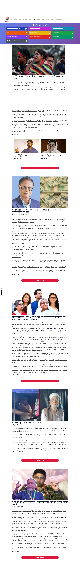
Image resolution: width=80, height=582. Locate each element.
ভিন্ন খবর (47, 19)
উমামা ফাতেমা (22, 83)
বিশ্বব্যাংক (28, 260)
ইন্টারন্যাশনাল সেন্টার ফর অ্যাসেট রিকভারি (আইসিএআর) (46, 330)
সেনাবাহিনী (20, 519)
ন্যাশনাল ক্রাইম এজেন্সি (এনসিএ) (41, 359)
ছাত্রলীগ (31, 88)
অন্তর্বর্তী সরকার (60, 517)
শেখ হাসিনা (21, 323)
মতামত (30, 19)
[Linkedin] (1, 294)
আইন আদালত (25, 19)
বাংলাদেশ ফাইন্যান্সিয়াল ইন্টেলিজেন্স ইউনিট (22, 221)
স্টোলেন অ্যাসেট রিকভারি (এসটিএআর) (41, 328)
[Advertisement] (40, 8)
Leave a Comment (22, 78)
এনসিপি (35, 519)
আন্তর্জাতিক (38, 19)
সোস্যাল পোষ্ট (52, 19)
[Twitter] (1, 290)
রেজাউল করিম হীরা (55, 428)
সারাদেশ (20, 19)
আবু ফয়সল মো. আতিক (28, 434)
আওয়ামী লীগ (34, 448)
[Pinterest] (1, 292)
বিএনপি (26, 444)
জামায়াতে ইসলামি (41, 510)
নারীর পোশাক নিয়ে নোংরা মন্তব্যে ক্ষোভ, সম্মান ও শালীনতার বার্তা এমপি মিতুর (51, 155)
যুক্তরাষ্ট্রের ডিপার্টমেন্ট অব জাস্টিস (27, 330)
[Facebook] (1, 288)
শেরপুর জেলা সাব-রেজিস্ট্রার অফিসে (49, 442)
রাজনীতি (15, 19)
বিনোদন (43, 19)
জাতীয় (11, 19)
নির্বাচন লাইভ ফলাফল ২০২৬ (60, 19)
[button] (74, 20)
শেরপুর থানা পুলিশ (50, 444)
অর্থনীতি (34, 19)
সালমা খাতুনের (23, 430)
